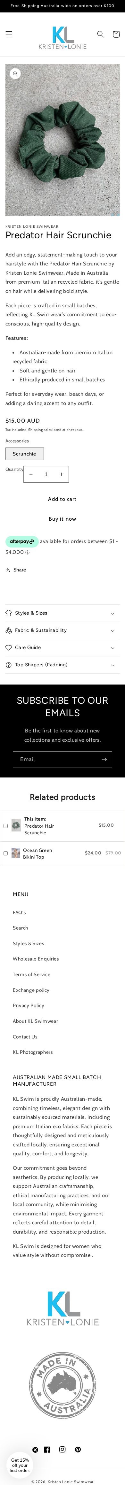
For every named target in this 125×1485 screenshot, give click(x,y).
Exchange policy (31, 990)
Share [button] (19, 570)
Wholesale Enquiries (36, 959)
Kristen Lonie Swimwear (71, 1481)
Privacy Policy (28, 1005)
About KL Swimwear (35, 1021)
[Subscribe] (104, 759)
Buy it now (62, 519)
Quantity (14, 469)
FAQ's (19, 912)
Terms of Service (32, 974)
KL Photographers (33, 1052)
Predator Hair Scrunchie (39, 826)
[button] (8, 34)
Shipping (35, 429)
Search (20, 928)
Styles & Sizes (28, 943)
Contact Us (25, 1037)
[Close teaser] (35, 1450)
